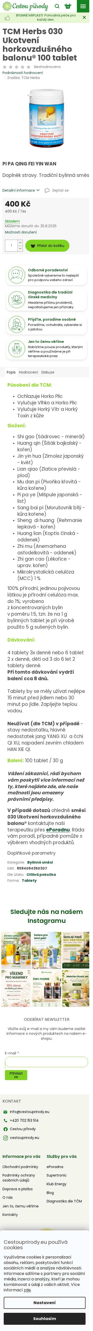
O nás (7, 1197)
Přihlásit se (16, 1075)
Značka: (23, 77)
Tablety (29, 880)
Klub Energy (56, 1184)
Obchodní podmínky (20, 1166)
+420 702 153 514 (24, 1120)
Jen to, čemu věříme (20, 1206)
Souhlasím (44, 1319)
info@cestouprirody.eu (29, 1111)
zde (27, 1290)
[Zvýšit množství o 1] (20, 243)
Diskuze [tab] (47, 372)
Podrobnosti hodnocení (22, 73)
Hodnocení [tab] (28, 372)
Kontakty (10, 1214)
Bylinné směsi (40, 862)
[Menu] (83, 6)
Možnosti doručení (21, 232)
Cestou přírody (23, 1128)
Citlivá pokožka (41, 874)
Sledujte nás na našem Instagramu (46, 916)
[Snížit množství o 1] (20, 248)
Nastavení (44, 1303)
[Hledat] (56, 6)
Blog (50, 1192)
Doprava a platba (17, 1188)
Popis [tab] (11, 372)
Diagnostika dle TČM (64, 1201)
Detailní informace (18, 190)
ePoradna (55, 1166)
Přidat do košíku (50, 245)
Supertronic (57, 1175)
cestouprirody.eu (24, 1137)
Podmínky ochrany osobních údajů (18, 1178)
